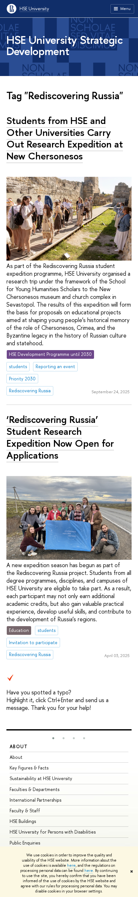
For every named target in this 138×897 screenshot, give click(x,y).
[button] (53, 738)
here (71, 865)
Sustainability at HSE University (41, 778)
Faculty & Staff (25, 810)
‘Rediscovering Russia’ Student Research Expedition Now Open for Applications (60, 437)
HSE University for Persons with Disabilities (53, 832)
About (19, 746)
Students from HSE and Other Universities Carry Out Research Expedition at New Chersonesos (64, 138)
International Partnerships (35, 800)
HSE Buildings (23, 821)
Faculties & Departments (34, 789)
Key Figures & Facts (29, 768)
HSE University (34, 8)
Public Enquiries (25, 843)
